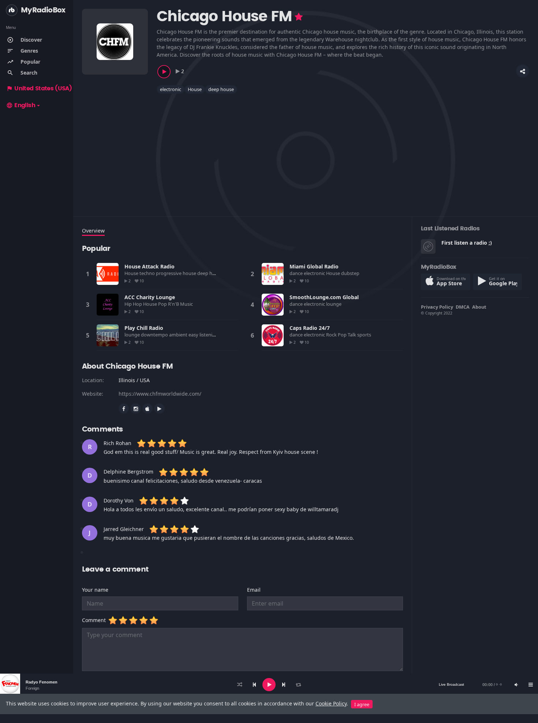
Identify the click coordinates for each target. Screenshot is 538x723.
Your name (95, 589)
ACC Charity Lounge (149, 297)
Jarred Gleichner (124, 529)
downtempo (155, 334)
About (479, 307)
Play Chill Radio (143, 327)
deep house (221, 89)
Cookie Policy (331, 703)
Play (107, 274)
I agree (361, 704)
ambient (178, 334)
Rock (332, 334)
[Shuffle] (239, 684)
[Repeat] (298, 684)
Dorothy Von (119, 500)
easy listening (203, 334)
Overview (93, 230)
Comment (95, 620)
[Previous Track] (254, 684)
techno (147, 273)
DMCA (463, 307)
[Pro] (299, 16)
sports (364, 334)
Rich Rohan (117, 443)
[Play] (269, 684)
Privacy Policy (437, 307)
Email (254, 589)
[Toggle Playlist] (530, 684)
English (20, 105)
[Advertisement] (301, 150)
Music (187, 304)
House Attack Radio (149, 266)
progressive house (176, 273)
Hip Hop (133, 304)
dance (296, 273)
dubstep (350, 273)
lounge (334, 304)
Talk (352, 334)
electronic (170, 89)
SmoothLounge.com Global (324, 297)
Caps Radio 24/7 (309, 327)
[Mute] (516, 684)
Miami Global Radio (314, 266)
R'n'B (174, 304)
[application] (269, 684)
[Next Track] (283, 684)
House (195, 89)
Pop (163, 304)
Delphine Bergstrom (128, 471)
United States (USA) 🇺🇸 (43, 88)
